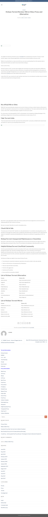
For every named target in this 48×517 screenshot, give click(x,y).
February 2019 (4, 456)
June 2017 (3, 473)
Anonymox (3, 404)
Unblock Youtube (4, 400)
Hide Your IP (3, 411)
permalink (32, 327)
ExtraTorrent (3, 364)
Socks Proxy (3, 395)
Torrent (23, 327)
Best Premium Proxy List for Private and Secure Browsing (13, 431)
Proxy (2, 488)
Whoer (2, 375)
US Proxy (3, 378)
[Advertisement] (24, 35)
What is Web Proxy (5, 426)
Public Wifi (3, 393)
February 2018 (4, 461)
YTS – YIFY (3, 357)
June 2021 (3, 449)
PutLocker (3, 366)
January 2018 (4, 463)
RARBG (2, 355)
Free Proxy (3, 382)
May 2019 (3, 451)
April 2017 (3, 478)
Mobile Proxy (4, 389)
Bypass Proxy (4, 391)
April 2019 (3, 454)
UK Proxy (3, 373)
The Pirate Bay (4, 359)
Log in (2, 500)
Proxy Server (3, 384)
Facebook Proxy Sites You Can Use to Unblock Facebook (13, 429)
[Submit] (46, 417)
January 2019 (4, 459)
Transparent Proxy (5, 408)
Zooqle (2, 361)
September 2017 (4, 466)
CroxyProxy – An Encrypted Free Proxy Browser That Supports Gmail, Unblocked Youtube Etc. (21, 433)
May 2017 (3, 476)
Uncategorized (4, 493)
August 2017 (3, 468)
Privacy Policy (4, 424)
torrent (21, 56)
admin (29, 17)
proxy (8, 73)
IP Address (3, 386)
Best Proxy (3, 380)
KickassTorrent (4, 353)
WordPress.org (4, 507)
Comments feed (4, 505)
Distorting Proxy (4, 402)
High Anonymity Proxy (6, 406)
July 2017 (3, 471)
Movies (2, 485)
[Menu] (1, 4)
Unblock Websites (5, 413)
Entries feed (3, 502)
